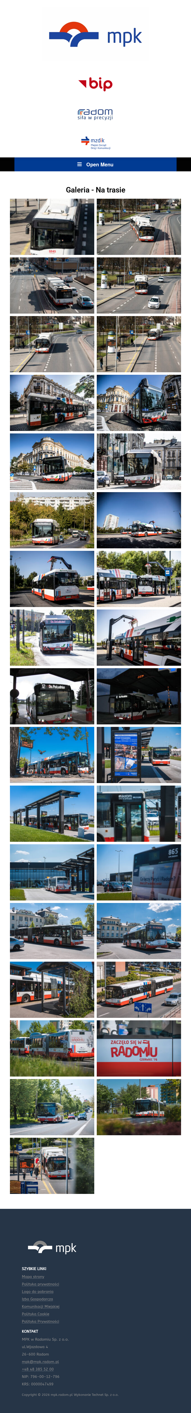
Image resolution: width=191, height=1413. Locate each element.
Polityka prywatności (40, 1284)
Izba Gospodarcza (37, 1299)
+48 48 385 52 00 (38, 1369)
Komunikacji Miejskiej (40, 1306)
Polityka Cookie (35, 1314)
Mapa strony (33, 1276)
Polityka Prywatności (40, 1321)
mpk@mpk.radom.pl (40, 1362)
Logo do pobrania (37, 1291)
